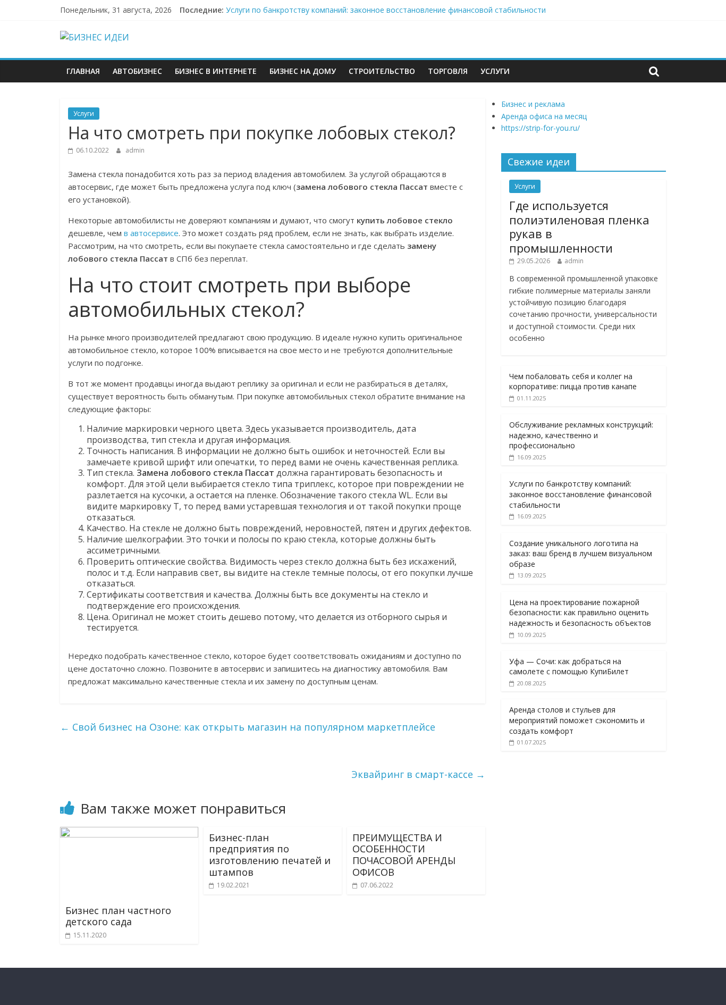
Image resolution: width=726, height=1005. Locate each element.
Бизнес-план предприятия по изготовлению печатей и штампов (270, 854)
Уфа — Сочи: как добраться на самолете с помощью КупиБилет (569, 666)
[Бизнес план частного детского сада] (129, 833)
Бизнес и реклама (533, 104)
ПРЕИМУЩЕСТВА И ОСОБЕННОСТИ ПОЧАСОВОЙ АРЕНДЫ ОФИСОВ (403, 854)
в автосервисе (151, 233)
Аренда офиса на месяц (544, 116)
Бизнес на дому (302, 71)
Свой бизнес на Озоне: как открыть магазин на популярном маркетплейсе (247, 727)
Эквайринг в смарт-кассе (418, 774)
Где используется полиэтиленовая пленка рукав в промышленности (579, 226)
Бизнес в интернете (216, 71)
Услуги (495, 71)
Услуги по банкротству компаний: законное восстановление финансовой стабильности (386, 10)
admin (135, 150)
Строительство (382, 71)
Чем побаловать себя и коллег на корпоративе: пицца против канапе (573, 381)
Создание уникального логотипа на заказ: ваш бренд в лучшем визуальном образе (580, 553)
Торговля (448, 71)
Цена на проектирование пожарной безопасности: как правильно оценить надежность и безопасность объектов (580, 612)
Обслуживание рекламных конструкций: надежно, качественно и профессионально (581, 435)
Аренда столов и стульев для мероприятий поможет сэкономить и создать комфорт (577, 720)
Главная (83, 71)
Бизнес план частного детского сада (118, 916)
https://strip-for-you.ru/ (540, 128)
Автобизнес (137, 71)
